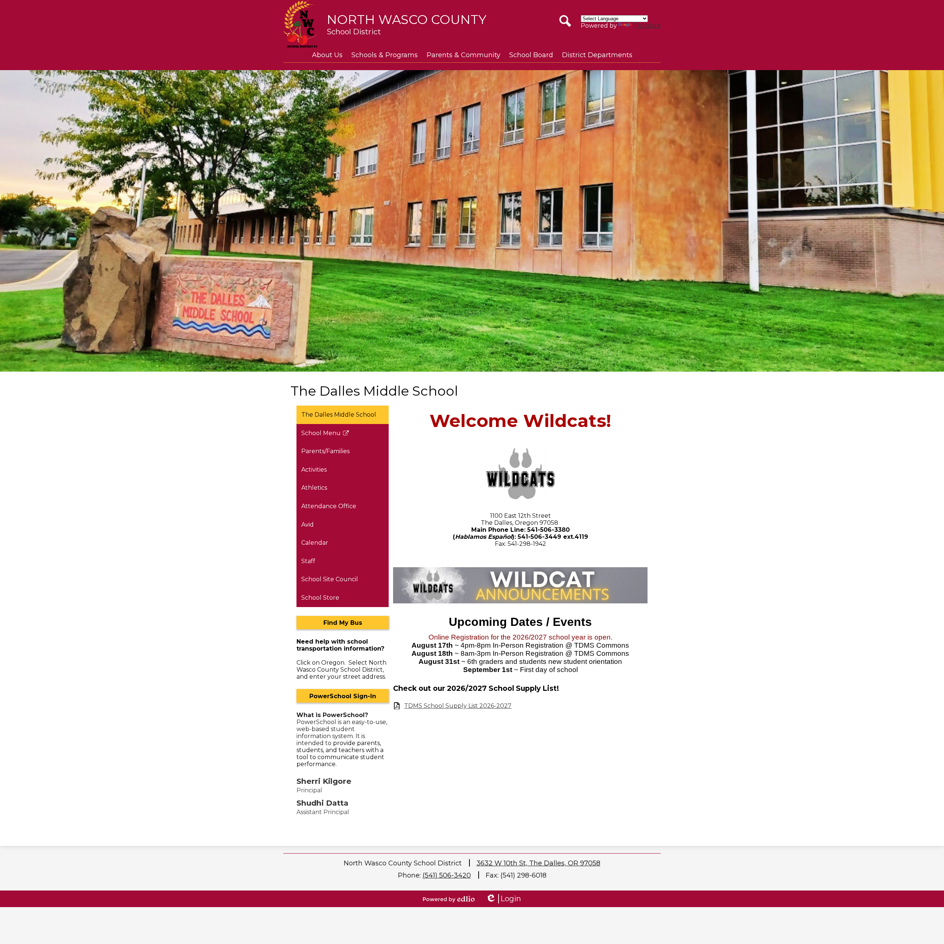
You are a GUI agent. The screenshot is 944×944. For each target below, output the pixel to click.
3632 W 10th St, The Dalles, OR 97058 (538, 863)
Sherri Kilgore (323, 781)
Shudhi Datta (322, 802)
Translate (647, 25)
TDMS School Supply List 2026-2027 (457, 705)
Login (503, 898)
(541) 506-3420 (447, 875)
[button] (327, 55)
